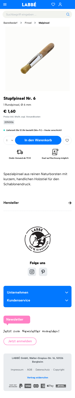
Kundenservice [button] (18, 300)
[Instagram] (32, 272)
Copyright (58, 369)
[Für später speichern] (67, 140)
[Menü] (4, 4)
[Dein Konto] (60, 4)
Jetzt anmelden (20, 341)
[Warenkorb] (68, 4)
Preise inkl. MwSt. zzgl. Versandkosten (21, 116)
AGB (29, 369)
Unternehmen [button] (17, 292)
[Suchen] (68, 14)
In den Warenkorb (38, 140)
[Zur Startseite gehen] (29, 4)
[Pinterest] (43, 272)
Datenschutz (43, 369)
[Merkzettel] (53, 4)
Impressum (17, 369)
